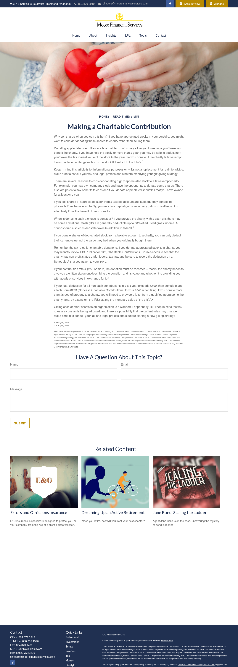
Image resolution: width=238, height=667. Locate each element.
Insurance (71, 651)
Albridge (219, 4)
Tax (68, 656)
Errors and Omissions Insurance (38, 512)
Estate (69, 646)
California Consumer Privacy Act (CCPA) (196, 664)
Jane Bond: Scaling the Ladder (180, 512)
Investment (72, 642)
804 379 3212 (86, 4)
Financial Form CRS (116, 634)
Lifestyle (70, 665)
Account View (192, 4)
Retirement (72, 637)
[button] (76, 35)
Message (16, 389)
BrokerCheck (167, 640)
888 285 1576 (30, 641)
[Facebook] (170, 3)
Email (124, 364)
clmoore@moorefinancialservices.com (125, 3)
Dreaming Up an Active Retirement (113, 512)
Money (70, 660)
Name (14, 364)
